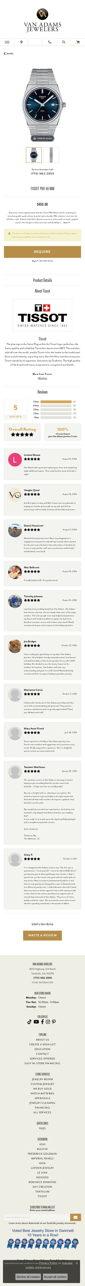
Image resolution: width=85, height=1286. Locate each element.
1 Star (36, 417)
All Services (42, 1112)
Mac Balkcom (31, 567)
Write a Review (42, 935)
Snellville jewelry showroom (61, 1223)
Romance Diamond (42, 1182)
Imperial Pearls (42, 1158)
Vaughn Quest (32, 490)
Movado (42, 1177)
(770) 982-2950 (42, 173)
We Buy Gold (42, 1088)
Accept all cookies (55, 1276)
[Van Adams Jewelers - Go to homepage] (42, 19)
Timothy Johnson (33, 596)
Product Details (42, 280)
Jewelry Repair (42, 1079)
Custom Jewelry (43, 1084)
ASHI (42, 1144)
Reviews (43, 391)
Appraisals (42, 1098)
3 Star (36, 409)
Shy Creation (42, 1187)
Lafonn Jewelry (42, 1168)
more (65, 222)
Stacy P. (28, 854)
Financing (42, 1107)
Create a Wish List (42, 1044)
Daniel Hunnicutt (33, 525)
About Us (42, 1039)
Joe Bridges (30, 641)
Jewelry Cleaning (42, 1103)
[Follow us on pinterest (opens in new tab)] (54, 1022)
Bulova (42, 1149)
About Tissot (42, 290)
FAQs (42, 1128)
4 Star (36, 405)
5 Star (36, 401)
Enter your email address (42, 1210)
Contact (42, 1054)
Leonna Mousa (32, 455)
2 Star (36, 413)
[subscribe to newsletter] (75, 1217)
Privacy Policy (48, 1263)
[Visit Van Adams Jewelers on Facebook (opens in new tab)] (42, 1022)
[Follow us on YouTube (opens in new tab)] (36, 1022)
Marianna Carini (33, 690)
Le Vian (42, 1172)
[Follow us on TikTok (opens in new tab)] (29, 1022)
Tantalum (42, 1191)
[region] (42, 104)
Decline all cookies (28, 1276)
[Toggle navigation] (7, 42)
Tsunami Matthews (34, 767)
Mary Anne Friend (34, 728)
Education (43, 1049)
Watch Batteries (43, 1093)
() (74, 401)
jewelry (10, 53)
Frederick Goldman (42, 1153)
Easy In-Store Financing (42, 1063)
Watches (42, 378)
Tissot (42, 1196)
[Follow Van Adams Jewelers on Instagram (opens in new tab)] (48, 1022)
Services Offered (42, 1058)
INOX (42, 1163)
